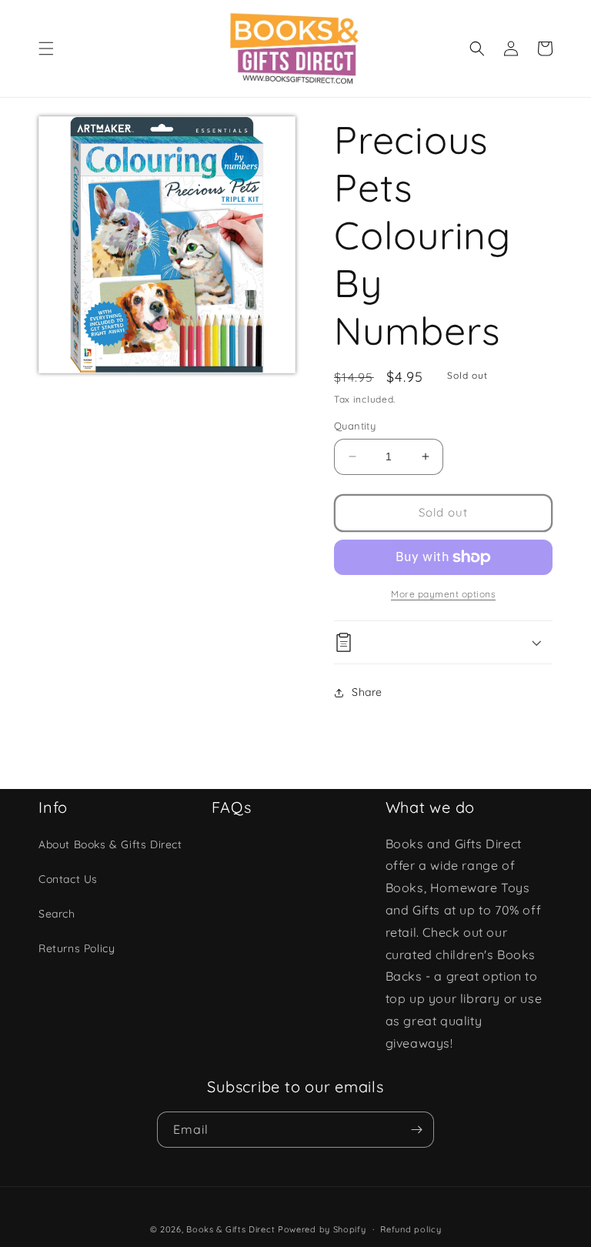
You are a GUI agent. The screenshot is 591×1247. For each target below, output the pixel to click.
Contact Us (68, 879)
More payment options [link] (443, 594)
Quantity (355, 426)
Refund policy (410, 1229)
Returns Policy (76, 948)
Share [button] (367, 692)
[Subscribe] (416, 1130)
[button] (46, 48)
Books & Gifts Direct (230, 1229)
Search (56, 914)
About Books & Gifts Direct (110, 844)
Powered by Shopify (322, 1229)
